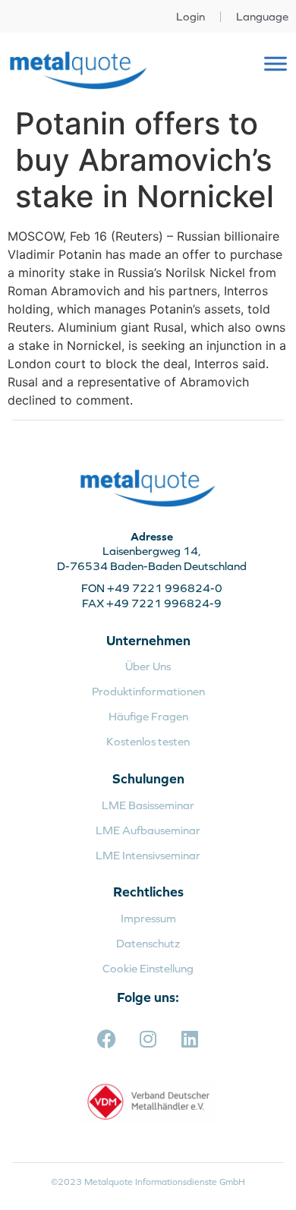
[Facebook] (106, 1039)
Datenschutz (148, 943)
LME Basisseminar (148, 805)
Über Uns (148, 666)
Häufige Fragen (148, 716)
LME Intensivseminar (148, 855)
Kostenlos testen (148, 741)
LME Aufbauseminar (148, 830)
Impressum (148, 918)
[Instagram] (148, 1039)
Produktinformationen (148, 691)
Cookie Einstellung (148, 968)
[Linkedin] (190, 1039)
